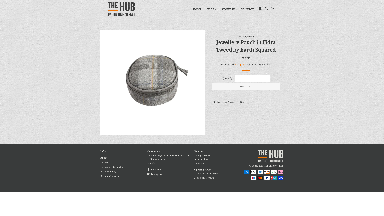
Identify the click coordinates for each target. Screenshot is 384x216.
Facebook (156, 169)
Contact (105, 162)
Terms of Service (110, 176)
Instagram (157, 174)
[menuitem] (197, 9)
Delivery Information (112, 167)
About (103, 157)
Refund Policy (108, 171)
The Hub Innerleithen (271, 165)
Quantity (227, 78)
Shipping (240, 64)
